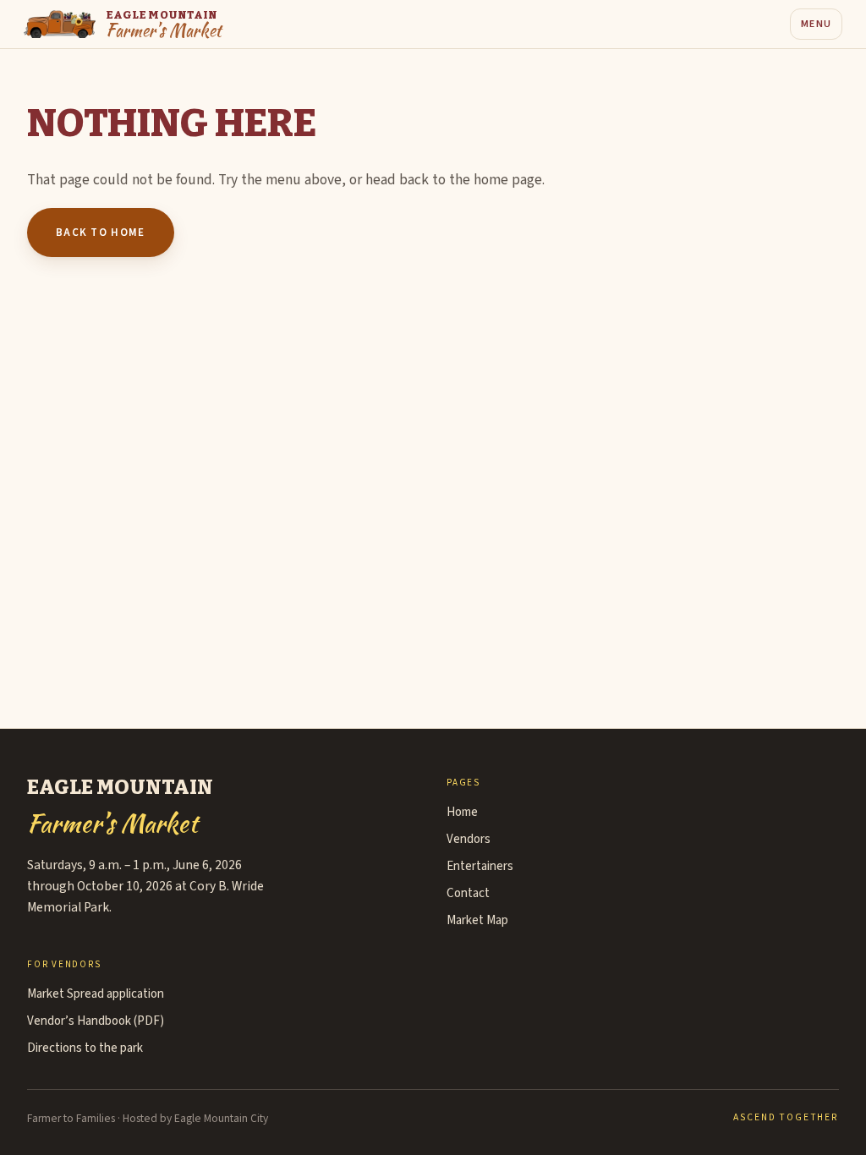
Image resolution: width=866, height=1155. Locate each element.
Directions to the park (85, 1048)
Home (462, 812)
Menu (816, 24)
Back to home (100, 232)
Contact (468, 893)
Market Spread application (95, 994)
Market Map (477, 920)
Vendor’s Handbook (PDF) (95, 1021)
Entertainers (480, 866)
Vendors (469, 839)
